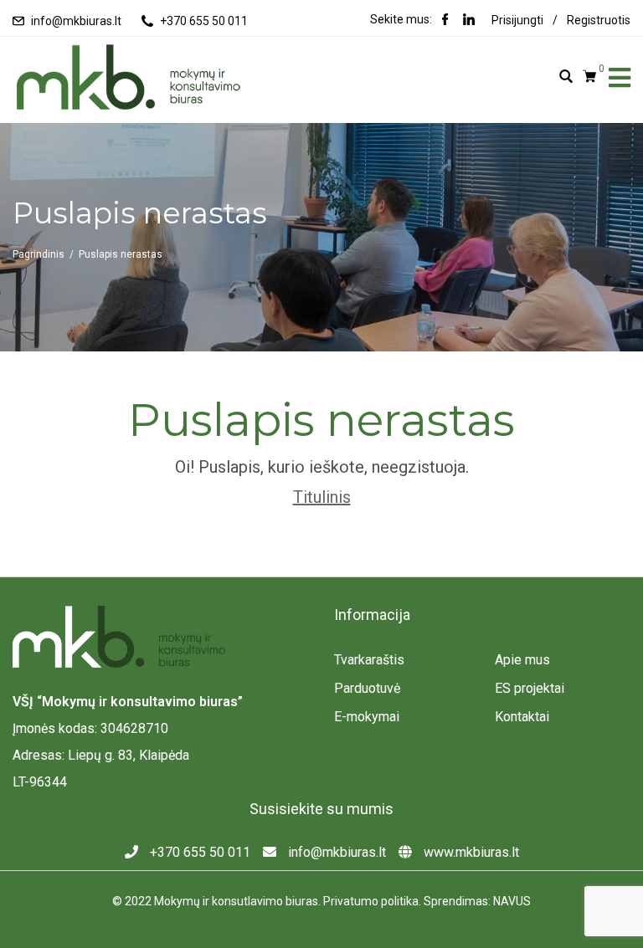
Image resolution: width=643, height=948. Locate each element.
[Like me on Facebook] (445, 21)
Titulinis (322, 497)
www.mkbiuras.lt (469, 852)
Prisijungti (517, 20)
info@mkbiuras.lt (76, 21)
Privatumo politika (371, 901)
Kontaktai (522, 717)
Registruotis (598, 20)
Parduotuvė (367, 688)
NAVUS (512, 901)
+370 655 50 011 (204, 21)
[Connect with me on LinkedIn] (469, 21)
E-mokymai (366, 717)
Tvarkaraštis (369, 660)
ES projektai (529, 688)
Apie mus (522, 660)
